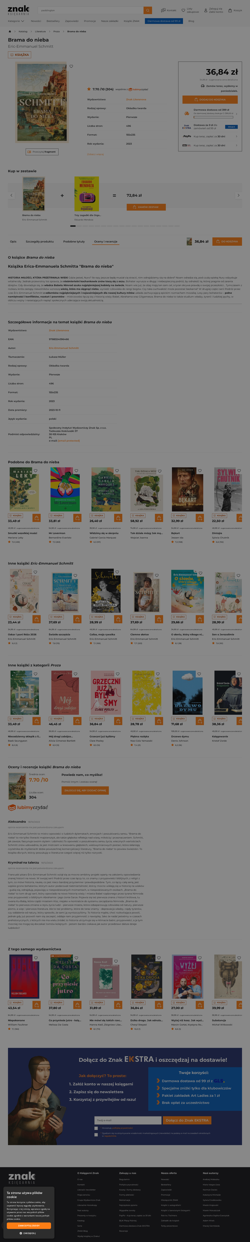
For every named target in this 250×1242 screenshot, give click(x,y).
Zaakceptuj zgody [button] (28, 1225)
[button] (29, 1233)
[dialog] (28, 1213)
